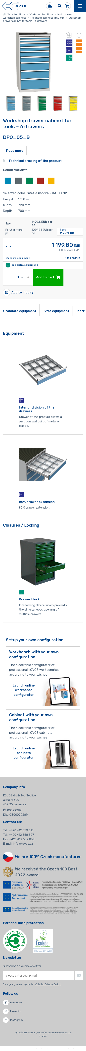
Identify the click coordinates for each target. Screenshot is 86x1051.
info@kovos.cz (23, 843)
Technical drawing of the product (35, 161)
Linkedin (15, 1011)
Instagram (16, 1019)
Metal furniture (15, 14)
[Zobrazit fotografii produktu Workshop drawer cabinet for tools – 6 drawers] (33, 91)
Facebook (16, 1002)
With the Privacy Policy (48, 984)
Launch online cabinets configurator (24, 752)
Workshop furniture (41, 14)
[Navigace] (80, 6)
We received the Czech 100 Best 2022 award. (46, 872)
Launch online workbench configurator (24, 690)
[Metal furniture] (14, 6)
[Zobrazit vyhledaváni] (60, 6)
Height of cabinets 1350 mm (47, 17)
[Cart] (67, 6)
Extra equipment (56, 311)
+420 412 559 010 (21, 830)
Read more (14, 151)
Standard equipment (19, 311)
